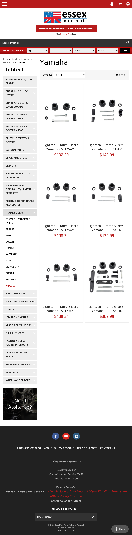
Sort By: (47, 74)
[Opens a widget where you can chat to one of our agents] (120, 529)
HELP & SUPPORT (87, 448)
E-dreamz (70, 528)
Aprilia (10, 229)
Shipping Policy (66, 34)
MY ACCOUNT (66, 448)
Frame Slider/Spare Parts (18, 221)
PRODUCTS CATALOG (29, 448)
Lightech (26, 59)
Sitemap (72, 530)
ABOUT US (50, 448)
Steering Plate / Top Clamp (19, 81)
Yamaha (10, 285)
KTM (8, 260)
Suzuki (10, 273)
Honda (10, 248)
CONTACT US (107, 448)
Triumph (11, 279)
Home (5, 59)
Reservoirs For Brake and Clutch (20, 202)
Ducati (10, 241)
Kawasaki (11, 254)
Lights (10, 309)
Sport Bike (16, 59)
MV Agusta (12, 266)
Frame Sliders (8, 62)
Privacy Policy (62, 530)
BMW (8, 235)
